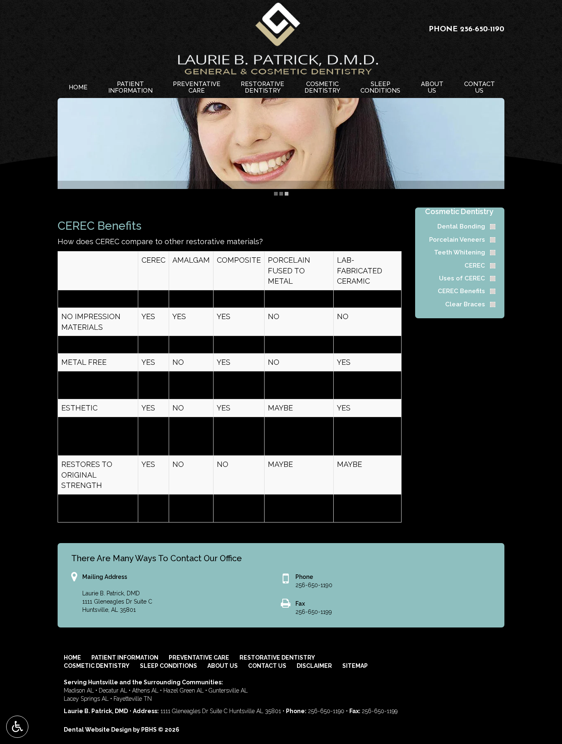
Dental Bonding (461, 226)
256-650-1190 (482, 29)
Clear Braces (465, 304)
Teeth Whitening (459, 252)
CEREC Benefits (461, 291)
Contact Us (267, 665)
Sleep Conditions (168, 665)
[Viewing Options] (17, 727)
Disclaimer (314, 665)
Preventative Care (199, 657)
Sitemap (355, 665)
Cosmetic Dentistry (459, 211)
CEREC (474, 265)
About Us (222, 665)
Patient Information (124, 657)
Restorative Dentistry (277, 657)
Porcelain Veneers (457, 239)
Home (78, 87)
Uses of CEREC (462, 278)
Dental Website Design (98, 729)
